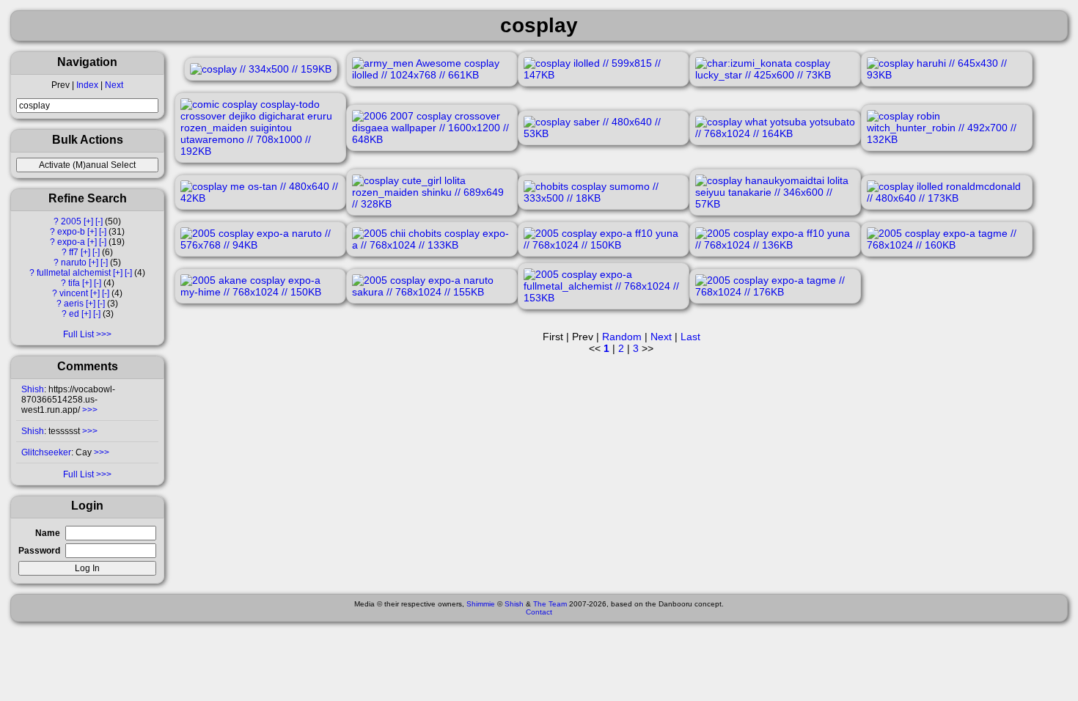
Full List (78, 334)
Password (39, 551)
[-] (99, 221)
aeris (74, 303)
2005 (71, 221)
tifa (74, 283)
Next (114, 85)
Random (622, 336)
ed (74, 314)
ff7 (73, 252)
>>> (89, 410)
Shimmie (480, 604)
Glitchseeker (46, 452)
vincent (73, 293)
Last (690, 336)
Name (47, 533)
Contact (539, 612)
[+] (88, 221)
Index (87, 85)
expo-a (71, 242)
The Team (550, 604)
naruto (74, 262)
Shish (32, 389)
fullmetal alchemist (74, 273)
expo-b (71, 232)
